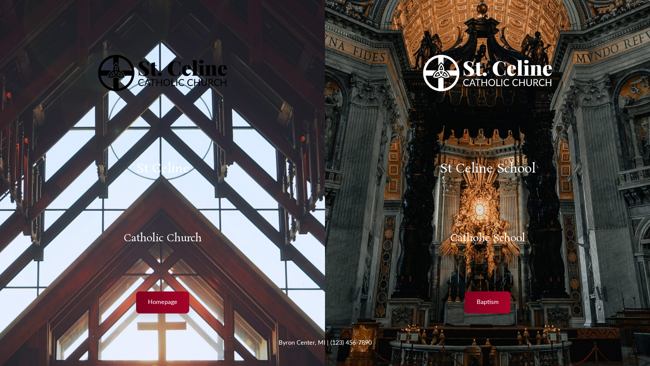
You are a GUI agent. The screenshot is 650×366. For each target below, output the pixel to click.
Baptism (488, 302)
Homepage (162, 302)
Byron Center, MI (302, 343)
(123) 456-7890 (351, 343)
